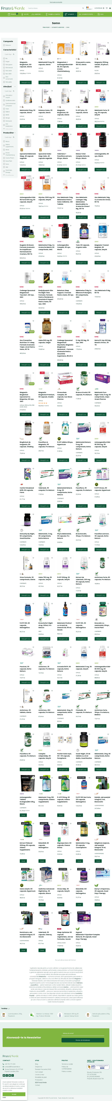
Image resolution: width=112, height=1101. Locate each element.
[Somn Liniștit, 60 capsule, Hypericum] (28, 875)
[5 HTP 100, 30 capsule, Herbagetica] (84, 609)
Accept (14, 1094)
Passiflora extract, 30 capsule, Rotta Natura (102, 536)
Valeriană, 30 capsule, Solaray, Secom (45, 934)
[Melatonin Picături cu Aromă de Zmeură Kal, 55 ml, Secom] (65, 609)
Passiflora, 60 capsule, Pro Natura (28, 755)
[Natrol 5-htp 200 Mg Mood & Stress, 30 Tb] (103, 326)
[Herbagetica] (22, 620)
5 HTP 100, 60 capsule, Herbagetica (25, 625)
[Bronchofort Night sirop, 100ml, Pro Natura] (46, 609)
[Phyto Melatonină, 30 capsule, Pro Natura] (65, 520)
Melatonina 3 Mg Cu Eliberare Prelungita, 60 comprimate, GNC (84, 293)
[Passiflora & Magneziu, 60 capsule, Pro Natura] (46, 428)
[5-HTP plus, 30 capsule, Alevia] (84, 96)
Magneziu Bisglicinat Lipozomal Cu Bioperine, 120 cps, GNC (27, 396)
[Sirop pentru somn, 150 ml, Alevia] (84, 48)
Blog (102, 14)
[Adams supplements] (40, 794)
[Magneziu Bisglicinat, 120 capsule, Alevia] (28, 48)
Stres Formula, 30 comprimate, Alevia (27, 578)
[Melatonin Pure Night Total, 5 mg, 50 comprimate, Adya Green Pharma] (103, 378)
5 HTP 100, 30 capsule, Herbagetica (81, 625)
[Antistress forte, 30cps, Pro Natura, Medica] (103, 696)
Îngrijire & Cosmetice (54, 14)
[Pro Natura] (78, 389)
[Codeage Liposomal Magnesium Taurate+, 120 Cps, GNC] (28, 276)
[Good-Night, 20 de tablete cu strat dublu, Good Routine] (84, 740)
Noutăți (26, 14)
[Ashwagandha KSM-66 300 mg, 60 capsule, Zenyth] (103, 652)
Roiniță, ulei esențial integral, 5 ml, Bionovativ (102, 799)
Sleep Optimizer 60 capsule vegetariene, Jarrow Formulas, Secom (65, 935)
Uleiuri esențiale (99, 805)
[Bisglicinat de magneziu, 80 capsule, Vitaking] (28, 428)
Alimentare (38, 14)
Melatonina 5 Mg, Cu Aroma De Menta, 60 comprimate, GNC (46, 247)
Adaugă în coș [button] (26, 82)
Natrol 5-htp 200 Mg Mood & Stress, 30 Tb (103, 342)
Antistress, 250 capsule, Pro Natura (46, 711)
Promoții (14, 14)
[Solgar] (40, 337)
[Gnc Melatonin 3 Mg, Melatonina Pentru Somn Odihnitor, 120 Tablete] (65, 183)
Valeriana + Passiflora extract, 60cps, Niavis (64, 156)
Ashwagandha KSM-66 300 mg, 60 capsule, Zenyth (103, 669)
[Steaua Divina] (59, 840)
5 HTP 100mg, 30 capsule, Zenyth (63, 578)
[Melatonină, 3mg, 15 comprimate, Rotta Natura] (65, 696)
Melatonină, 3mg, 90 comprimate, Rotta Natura (103, 756)
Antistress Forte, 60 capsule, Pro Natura (102, 578)
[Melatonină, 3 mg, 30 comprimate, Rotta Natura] (46, 520)
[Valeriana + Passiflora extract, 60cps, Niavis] (65, 140)
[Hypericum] (59, 439)
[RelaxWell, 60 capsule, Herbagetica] (46, 829)
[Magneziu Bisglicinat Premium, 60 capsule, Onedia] (46, 378)
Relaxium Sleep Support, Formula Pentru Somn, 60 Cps (65, 292)
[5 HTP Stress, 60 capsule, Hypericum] (103, 474)
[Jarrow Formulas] (59, 929)
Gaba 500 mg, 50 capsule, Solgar (45, 341)
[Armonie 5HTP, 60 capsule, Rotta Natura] (65, 652)
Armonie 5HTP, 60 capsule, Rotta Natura (64, 669)
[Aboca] (40, 885)
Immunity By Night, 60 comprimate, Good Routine (27, 536)
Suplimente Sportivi (87, 14)
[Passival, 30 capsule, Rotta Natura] (28, 652)
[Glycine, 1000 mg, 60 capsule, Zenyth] (46, 183)
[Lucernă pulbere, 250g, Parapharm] (3, 1014)
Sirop (77, 68)
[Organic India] (78, 242)
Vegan (25, 407)
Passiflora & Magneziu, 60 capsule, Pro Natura (46, 444)
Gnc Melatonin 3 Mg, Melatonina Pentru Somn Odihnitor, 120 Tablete (65, 200)
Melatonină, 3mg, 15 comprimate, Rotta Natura (65, 712)
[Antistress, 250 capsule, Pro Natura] (46, 696)
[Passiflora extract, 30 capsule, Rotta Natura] (103, 520)
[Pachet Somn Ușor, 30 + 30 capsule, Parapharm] (65, 740)
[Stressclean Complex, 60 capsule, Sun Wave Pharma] (65, 378)
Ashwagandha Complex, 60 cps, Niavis (64, 247)
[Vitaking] (22, 439)
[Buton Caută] (83, 8)
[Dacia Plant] (97, 620)
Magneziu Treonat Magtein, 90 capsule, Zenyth (102, 247)
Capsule (22, 70)
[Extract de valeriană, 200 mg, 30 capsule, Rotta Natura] (84, 563)
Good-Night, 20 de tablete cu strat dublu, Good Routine (84, 756)
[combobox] (54, 8)
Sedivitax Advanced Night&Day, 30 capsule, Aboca (46, 891)
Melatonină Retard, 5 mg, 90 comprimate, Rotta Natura (83, 445)
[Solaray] (40, 929)
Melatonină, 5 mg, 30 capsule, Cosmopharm (83, 845)
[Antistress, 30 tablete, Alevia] (28, 696)
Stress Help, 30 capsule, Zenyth (63, 890)
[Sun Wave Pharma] (59, 389)
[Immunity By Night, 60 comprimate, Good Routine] (28, 520)
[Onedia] (40, 389)
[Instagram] (7, 1075)
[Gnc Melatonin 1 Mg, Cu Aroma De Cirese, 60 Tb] (103, 183)
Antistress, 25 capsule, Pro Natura (46, 668)
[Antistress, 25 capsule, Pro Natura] (46, 652)
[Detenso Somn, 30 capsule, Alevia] (46, 96)
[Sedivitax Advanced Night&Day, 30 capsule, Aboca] (46, 875)
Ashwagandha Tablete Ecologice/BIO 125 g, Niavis (27, 800)
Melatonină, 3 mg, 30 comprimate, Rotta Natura (45, 536)
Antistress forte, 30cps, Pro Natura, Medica (102, 712)
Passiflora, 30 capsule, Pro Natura (84, 489)
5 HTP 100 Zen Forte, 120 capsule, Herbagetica (83, 799)
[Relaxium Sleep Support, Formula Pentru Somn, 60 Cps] (65, 276)
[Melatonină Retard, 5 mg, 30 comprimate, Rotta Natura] (65, 474)
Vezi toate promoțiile (56, 2)
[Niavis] (59, 150)
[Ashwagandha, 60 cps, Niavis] (103, 140)
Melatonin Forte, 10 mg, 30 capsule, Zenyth (102, 112)
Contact (6, 1060)
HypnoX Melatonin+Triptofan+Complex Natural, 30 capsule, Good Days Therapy (88, 935)
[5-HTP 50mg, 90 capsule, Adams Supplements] (65, 783)
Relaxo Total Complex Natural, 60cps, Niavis (83, 156)
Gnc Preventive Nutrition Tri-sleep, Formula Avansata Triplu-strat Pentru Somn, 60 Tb (27, 344)
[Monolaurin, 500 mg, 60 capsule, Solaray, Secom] (60, 1014)
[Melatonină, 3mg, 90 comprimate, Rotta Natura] (103, 740)
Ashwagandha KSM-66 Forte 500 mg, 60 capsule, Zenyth (28, 199)
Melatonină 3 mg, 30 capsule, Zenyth (84, 668)
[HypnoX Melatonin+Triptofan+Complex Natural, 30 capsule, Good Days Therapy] (84, 918)
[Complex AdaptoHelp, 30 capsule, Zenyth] (46, 740)
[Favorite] (107, 8)
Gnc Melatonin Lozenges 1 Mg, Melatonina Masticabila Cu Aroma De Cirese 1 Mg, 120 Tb (83, 203)
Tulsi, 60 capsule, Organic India (83, 246)
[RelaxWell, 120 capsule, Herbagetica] (84, 875)
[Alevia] (22, 59)
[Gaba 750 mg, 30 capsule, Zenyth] (46, 563)
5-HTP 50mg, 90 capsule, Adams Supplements (63, 799)
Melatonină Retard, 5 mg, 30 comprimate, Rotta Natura (64, 491)
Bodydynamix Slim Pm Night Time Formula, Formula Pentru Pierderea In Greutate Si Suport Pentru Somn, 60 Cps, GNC (45, 297)
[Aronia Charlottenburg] (59, 59)
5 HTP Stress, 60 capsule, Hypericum (102, 489)
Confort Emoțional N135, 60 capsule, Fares (27, 490)
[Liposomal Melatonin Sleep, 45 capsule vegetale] (28, 140)
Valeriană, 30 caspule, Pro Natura (46, 489)
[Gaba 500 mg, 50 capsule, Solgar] (46, 326)
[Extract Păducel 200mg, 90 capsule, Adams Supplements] (28, 829)
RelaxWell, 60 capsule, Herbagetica (43, 845)
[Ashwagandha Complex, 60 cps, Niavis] (65, 231)
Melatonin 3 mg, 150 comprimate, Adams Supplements (46, 799)
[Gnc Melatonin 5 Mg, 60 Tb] (103, 276)
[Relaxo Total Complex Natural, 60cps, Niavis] (84, 140)
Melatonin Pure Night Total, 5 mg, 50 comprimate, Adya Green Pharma (103, 395)
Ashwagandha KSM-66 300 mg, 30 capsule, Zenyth (103, 444)
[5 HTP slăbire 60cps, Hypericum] (65, 428)
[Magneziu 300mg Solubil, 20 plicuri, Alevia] (103, 48)
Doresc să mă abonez (83, 1040)
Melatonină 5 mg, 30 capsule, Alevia (46, 63)
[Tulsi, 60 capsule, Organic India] (84, 231)
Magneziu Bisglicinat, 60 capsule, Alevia (63, 112)
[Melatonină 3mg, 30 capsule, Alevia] (28, 96)
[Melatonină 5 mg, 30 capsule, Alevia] (46, 48)
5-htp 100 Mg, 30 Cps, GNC (82, 341)
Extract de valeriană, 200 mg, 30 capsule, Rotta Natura (83, 580)
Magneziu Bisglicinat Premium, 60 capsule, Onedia (46, 394)
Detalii (23, 815)
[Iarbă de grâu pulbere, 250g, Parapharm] (88, 1014)
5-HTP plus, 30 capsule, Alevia (82, 111)
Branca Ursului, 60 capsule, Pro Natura (84, 393)
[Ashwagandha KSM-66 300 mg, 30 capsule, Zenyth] (103, 428)
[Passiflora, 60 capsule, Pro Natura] (28, 740)
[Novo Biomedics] (22, 150)
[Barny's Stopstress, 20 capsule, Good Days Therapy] (103, 875)
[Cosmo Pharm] (78, 840)
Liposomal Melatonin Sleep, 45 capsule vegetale (28, 156)
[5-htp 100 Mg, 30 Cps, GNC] (84, 326)
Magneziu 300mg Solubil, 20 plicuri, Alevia (101, 64)
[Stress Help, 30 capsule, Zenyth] (65, 875)
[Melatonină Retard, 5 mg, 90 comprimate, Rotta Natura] (84, 428)
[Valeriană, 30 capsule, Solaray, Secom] (46, 918)
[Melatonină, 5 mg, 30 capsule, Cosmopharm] (84, 829)
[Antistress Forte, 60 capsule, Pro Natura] (103, 563)
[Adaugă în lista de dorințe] (33, 42)
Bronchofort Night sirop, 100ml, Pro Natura (45, 625)
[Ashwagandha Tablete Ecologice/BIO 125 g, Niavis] (28, 783)
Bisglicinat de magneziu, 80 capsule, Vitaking (26, 444)
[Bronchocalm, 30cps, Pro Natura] (84, 520)
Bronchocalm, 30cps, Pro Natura (83, 535)
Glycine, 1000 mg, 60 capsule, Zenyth (46, 198)
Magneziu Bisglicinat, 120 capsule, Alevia (26, 64)
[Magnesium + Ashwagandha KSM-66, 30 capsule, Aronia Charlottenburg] (65, 48)
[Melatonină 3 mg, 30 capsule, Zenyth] (84, 652)
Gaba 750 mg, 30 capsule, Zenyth (45, 578)
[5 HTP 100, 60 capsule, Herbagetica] (28, 609)
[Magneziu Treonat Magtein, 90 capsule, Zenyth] (103, 231)
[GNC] (59, 194)
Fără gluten (28, 405)
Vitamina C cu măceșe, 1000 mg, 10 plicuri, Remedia (44, 1015)
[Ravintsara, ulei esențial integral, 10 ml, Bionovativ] (28, 918)
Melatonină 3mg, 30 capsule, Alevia (27, 111)
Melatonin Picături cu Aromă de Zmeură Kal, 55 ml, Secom (64, 626)
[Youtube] (9, 1075)
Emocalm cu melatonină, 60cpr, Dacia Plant (102, 625)
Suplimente (71, 14)
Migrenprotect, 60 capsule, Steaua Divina (64, 845)
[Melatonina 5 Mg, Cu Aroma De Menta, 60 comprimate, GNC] (46, 231)
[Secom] (59, 620)
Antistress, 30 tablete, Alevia (25, 711)
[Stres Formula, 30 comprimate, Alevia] (28, 563)
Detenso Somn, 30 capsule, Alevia (45, 111)
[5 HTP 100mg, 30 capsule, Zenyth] (65, 563)
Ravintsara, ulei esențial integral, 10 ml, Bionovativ (27, 934)
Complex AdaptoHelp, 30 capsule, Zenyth (44, 756)
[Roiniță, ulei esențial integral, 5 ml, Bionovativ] (103, 783)
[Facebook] (4, 1075)
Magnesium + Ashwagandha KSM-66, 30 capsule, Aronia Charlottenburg (65, 66)
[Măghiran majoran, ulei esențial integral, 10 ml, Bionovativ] (103, 829)
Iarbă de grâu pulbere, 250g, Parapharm (101, 1015)
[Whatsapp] (12, 1075)
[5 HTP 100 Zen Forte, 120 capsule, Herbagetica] (84, 783)
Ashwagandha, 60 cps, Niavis (102, 155)
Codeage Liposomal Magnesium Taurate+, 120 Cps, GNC (27, 293)
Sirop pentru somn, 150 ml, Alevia (83, 63)
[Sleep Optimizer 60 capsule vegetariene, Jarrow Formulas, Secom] (65, 918)
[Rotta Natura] (78, 439)
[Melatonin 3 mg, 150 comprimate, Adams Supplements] (46, 783)
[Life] (97, 794)
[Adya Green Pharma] (97, 389)
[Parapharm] (59, 750)
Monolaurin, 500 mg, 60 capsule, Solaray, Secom (71, 1015)
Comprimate (79, 301)
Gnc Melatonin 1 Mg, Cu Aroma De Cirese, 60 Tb (103, 199)
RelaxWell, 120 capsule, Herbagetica (81, 891)
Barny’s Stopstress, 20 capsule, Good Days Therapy (102, 891)
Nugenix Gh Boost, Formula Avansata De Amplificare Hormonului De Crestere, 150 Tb (27, 249)
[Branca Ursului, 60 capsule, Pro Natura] (84, 378)
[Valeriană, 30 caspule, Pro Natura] (46, 474)
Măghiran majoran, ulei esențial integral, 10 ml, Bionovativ (102, 846)
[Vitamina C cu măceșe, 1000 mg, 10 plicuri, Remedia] (31, 1014)
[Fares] (22, 484)
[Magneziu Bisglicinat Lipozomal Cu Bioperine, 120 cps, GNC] (28, 378)
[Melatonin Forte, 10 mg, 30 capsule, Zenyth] (103, 96)
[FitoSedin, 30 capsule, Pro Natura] (84, 696)
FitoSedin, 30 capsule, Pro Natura (84, 711)
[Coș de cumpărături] (110, 8)
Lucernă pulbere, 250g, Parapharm (15, 1015)
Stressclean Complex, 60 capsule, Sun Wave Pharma (64, 395)
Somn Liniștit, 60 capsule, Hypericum (27, 890)
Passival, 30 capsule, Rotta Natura (25, 669)
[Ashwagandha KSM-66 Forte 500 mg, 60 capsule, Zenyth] (28, 183)
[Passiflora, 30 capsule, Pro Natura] (84, 474)
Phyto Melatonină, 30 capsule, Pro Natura (64, 536)
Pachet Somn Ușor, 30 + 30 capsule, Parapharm (64, 756)
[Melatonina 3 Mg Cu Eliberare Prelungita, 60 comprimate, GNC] (84, 276)
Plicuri (96, 70)
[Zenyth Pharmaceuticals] (97, 107)
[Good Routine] (22, 530)
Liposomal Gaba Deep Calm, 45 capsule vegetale (45, 156)
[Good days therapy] (97, 885)
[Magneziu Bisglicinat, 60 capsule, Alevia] (65, 96)
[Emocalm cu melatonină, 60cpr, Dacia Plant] (103, 609)
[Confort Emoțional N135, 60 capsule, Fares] (28, 474)
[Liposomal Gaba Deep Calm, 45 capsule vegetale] (46, 140)
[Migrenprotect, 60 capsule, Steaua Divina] (65, 829)
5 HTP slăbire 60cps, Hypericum (65, 443)
